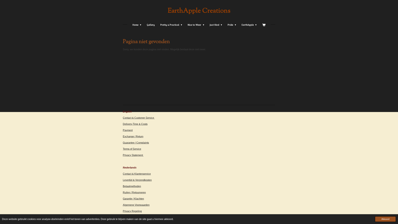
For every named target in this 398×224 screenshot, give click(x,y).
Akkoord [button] (385, 219)
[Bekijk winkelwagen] (264, 24)
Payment (128, 130)
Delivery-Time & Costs (135, 124)
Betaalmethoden (132, 186)
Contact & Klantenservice (137, 174)
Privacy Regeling (132, 211)
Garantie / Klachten (133, 198)
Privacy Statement (133, 155)
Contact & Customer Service (139, 118)
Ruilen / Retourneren (134, 192)
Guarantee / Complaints (136, 142)
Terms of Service (132, 149)
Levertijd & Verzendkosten (137, 180)
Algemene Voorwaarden (136, 205)
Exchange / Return (133, 136)
